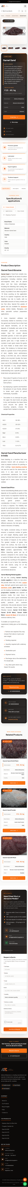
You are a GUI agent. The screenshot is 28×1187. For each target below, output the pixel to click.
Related (24, 188)
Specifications (6, 188)
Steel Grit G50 (5, 1135)
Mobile (6, 973)
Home (2, 15)
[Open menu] (25, 6)
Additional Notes (8, 1008)
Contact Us (5, 1112)
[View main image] (4, 48)
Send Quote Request (14, 1029)
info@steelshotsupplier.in (11, 1160)
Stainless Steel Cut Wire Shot (9, 1123)
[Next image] (24, 31)
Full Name (6, 966)
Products (8, 15)
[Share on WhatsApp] (25, 11)
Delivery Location (8, 1002)
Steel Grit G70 (5, 1132)
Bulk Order (13, 783)
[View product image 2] (11, 48)
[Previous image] (4, 31)
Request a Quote (14, 1050)
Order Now (13, 117)
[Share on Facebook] (19, 11)
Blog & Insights (5, 1106)
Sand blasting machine (19, 467)
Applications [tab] (9, 211)
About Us (4, 1100)
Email (5, 981)
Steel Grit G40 (5, 1138)
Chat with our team (13, 711)
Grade (5, 987)
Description (16, 188)
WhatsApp (15, 122)
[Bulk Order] (25, 1179)
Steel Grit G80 (5, 1129)
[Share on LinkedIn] (22, 11)
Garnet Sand (15, 15)
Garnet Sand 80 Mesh (9, 857)
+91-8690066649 (15, 691)
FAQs (3, 1109)
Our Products (5, 1103)
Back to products (7, 11)
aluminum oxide (6, 587)
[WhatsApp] (25, 1184)
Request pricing (14, 687)
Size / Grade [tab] (20, 211)
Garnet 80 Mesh (11, 615)
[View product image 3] (17, 48)
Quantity (6, 994)
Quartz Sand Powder (9, 810)
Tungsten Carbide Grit (7, 1126)
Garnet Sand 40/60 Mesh (10, 761)
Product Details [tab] (10, 207)
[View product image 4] (24, 48)
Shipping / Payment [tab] (11, 215)
